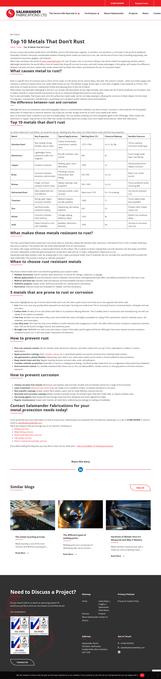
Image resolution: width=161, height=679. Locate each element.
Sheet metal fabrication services (28, 435)
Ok (142, 675)
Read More (20, 553)
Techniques (91, 13)
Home (12, 47)
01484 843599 (117, 3)
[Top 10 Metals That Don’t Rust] (80, 469)
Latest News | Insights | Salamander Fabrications (104, 605)
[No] (158, 675)
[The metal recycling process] (32, 515)
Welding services (21, 429)
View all (140, 487)
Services (85, 613)
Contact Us (22, 662)
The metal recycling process (30, 536)
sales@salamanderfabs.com (30, 423)
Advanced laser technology (42, 388)
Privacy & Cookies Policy (128, 601)
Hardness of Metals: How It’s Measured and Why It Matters (126, 538)
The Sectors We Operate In (63, 13)
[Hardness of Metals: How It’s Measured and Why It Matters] (128, 515)
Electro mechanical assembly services (30, 441)
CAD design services (23, 438)
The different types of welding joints (74, 536)
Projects (133, 13)
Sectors (85, 620)
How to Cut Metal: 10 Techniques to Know (95, 446)
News (145, 13)
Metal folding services (23, 432)
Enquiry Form (141, 3)
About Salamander (114, 13)
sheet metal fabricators (51, 61)
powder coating (52, 354)
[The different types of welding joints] (80, 514)
